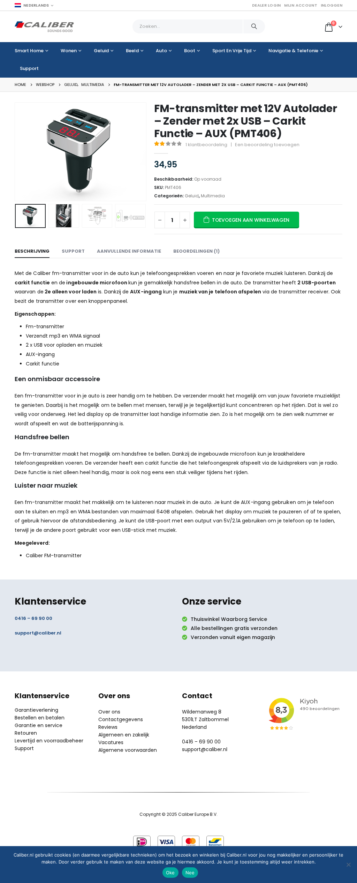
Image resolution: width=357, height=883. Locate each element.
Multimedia (213, 196)
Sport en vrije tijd (231, 50)
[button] (16, 152)
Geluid (101, 50)
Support (29, 68)
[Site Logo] (44, 27)
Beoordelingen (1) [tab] (196, 251)
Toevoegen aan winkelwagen (250, 219)
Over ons (109, 711)
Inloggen (331, 5)
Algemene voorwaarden (127, 750)
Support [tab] (73, 251)
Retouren (26, 733)
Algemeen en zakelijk (123, 734)
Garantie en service (38, 725)
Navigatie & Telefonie (293, 50)
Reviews (107, 727)
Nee (190, 872)
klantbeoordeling (206, 144)
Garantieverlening (36, 710)
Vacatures (110, 742)
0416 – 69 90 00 (33, 618)
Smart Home (29, 50)
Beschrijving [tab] (32, 251)
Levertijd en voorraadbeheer (49, 740)
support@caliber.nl (38, 633)
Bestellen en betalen (39, 717)
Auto (161, 50)
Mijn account (300, 5)
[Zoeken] (254, 26)
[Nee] (348, 864)
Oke (170, 872)
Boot (189, 50)
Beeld (132, 50)
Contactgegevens (120, 719)
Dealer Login (266, 5)
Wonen (69, 50)
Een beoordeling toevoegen (267, 144)
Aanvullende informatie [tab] (129, 251)
